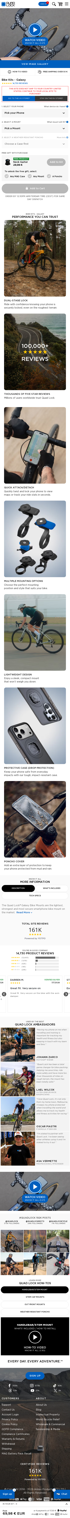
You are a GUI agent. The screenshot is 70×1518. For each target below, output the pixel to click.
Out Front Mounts (35, 1304)
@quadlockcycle (58, 1221)
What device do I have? (55, 106)
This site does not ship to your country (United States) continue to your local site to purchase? (35, 91)
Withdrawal (8, 1444)
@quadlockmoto (35, 1221)
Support (6, 1405)
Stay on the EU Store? (51, 98)
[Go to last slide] (4, 994)
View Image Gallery (35, 64)
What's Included (51, 888)
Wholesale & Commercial (50, 1424)
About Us (41, 1405)
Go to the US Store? (19, 98)
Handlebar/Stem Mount (35, 1290)
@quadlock (11, 1221)
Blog (38, 1410)
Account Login (10, 1415)
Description (18, 888)
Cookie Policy (10, 1424)
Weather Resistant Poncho (35, 1312)
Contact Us (8, 1410)
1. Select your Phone (13, 106)
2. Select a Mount (11, 122)
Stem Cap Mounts (35, 1297)
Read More (23, 912)
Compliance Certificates (16, 1434)
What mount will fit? (56, 122)
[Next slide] (66, 994)
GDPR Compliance (12, 1429)
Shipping (7, 1449)
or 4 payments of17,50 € (45, 1511)
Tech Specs (35, 896)
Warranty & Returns (13, 1439)
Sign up (7, 1494)
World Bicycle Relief (48, 1419)
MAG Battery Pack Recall (16, 1454)
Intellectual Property (48, 1415)
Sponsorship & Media (48, 1429)
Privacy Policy (10, 1419)
